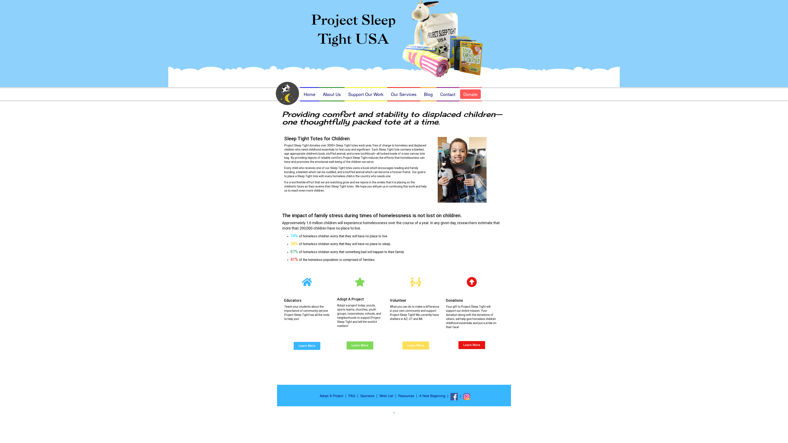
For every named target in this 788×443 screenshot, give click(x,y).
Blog (428, 94)
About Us (332, 94)
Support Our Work (366, 94)
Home (309, 94)
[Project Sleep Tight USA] (394, 32)
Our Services (404, 94)
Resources (406, 395)
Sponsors (367, 395)
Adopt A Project (331, 395)
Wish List (386, 395)
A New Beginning (432, 395)
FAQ (351, 395)
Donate (470, 94)
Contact (447, 94)
